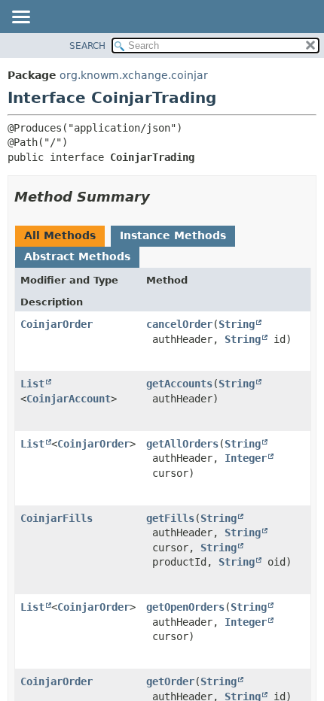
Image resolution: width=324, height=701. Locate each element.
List (32, 384)
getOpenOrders (185, 607)
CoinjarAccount (68, 399)
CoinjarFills (56, 518)
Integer (246, 458)
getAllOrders (182, 444)
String (237, 324)
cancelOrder (179, 324)
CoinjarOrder (56, 324)
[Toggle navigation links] (20, 18)
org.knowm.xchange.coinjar (134, 75)
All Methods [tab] (60, 235)
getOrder (170, 681)
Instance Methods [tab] (173, 235)
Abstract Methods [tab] (77, 256)
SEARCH (87, 46)
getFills (170, 518)
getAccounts (179, 384)
